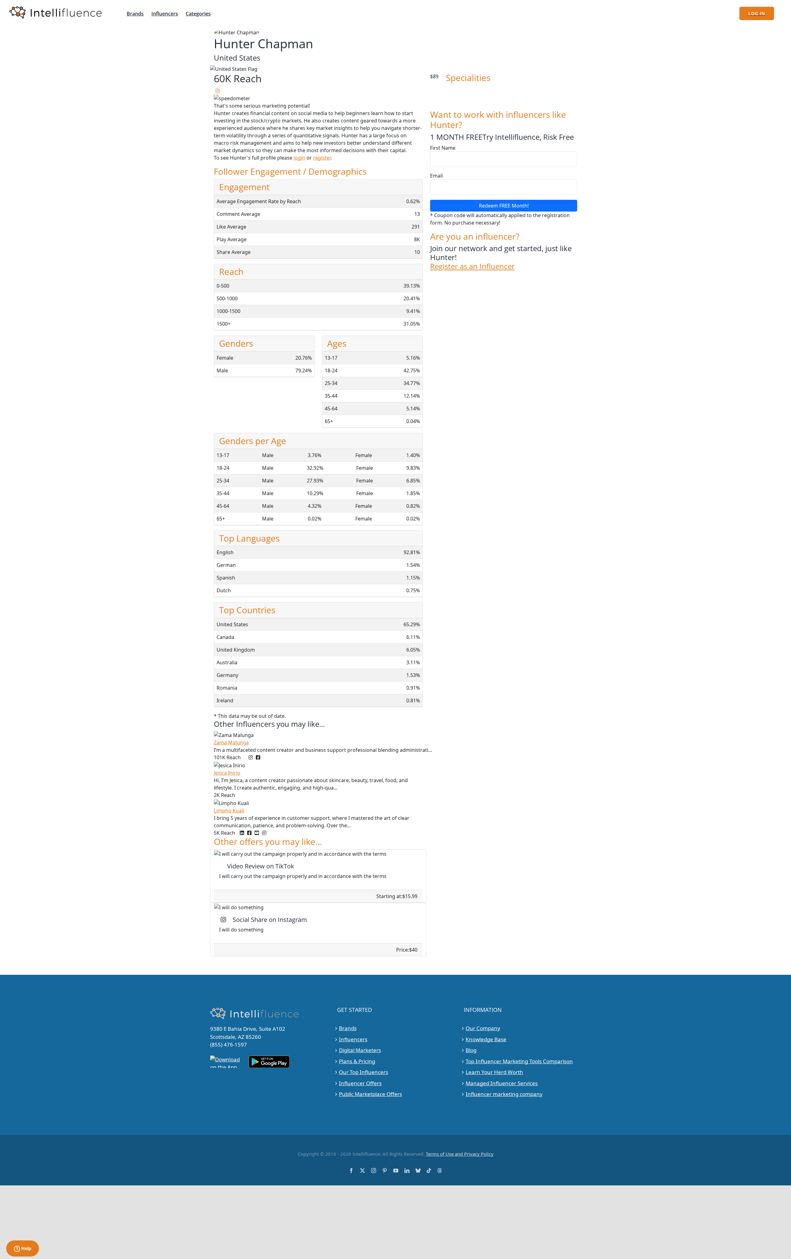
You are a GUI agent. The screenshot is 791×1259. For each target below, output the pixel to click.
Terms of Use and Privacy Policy (459, 1153)
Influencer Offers (360, 1082)
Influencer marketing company (504, 1094)
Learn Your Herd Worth (494, 1072)
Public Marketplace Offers (370, 1094)
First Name (442, 147)
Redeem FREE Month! (504, 205)
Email (436, 175)
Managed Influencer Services (502, 1082)
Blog (471, 1050)
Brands (348, 1028)
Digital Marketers (360, 1050)
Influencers (353, 1039)
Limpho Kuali (229, 810)
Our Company (483, 1028)
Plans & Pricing (357, 1060)
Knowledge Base (486, 1039)
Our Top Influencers (363, 1072)
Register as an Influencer (472, 266)
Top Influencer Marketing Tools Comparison (519, 1060)
